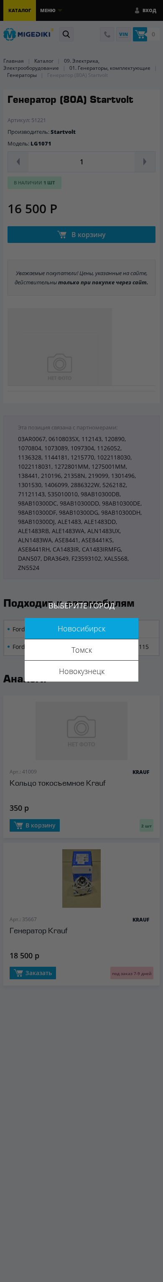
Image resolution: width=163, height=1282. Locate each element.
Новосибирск (81, 628)
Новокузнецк (81, 671)
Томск (81, 650)
